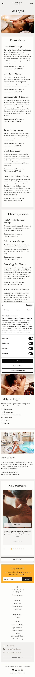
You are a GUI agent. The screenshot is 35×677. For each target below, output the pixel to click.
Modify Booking (18, 639)
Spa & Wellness (17, 627)
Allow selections (17, 365)
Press (17, 612)
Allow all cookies (17, 361)
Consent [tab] (6, 310)
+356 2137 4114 (10, 645)
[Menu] (2, 3)
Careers (17, 617)
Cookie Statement (27, 666)
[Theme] (31, 3)
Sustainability (17, 614)
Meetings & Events (18, 630)
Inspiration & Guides (17, 636)
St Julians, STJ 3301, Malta (14, 652)
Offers (18, 633)
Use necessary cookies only (17, 370)
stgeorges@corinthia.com (14, 649)
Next (31, 549)
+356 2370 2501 (13, 472)
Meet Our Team (17, 606)
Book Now (17, 559)
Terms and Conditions (9, 666)
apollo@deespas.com (12, 474)
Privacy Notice (18, 666)
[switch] (30, 343)
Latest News (17, 609)
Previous (4, 549)
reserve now (17, 658)
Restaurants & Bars (17, 625)
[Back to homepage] (17, 3)
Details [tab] (18, 310)
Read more (17, 541)
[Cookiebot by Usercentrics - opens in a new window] (26, 305)
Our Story (17, 603)
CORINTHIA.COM (19, 595)
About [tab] (29, 310)
